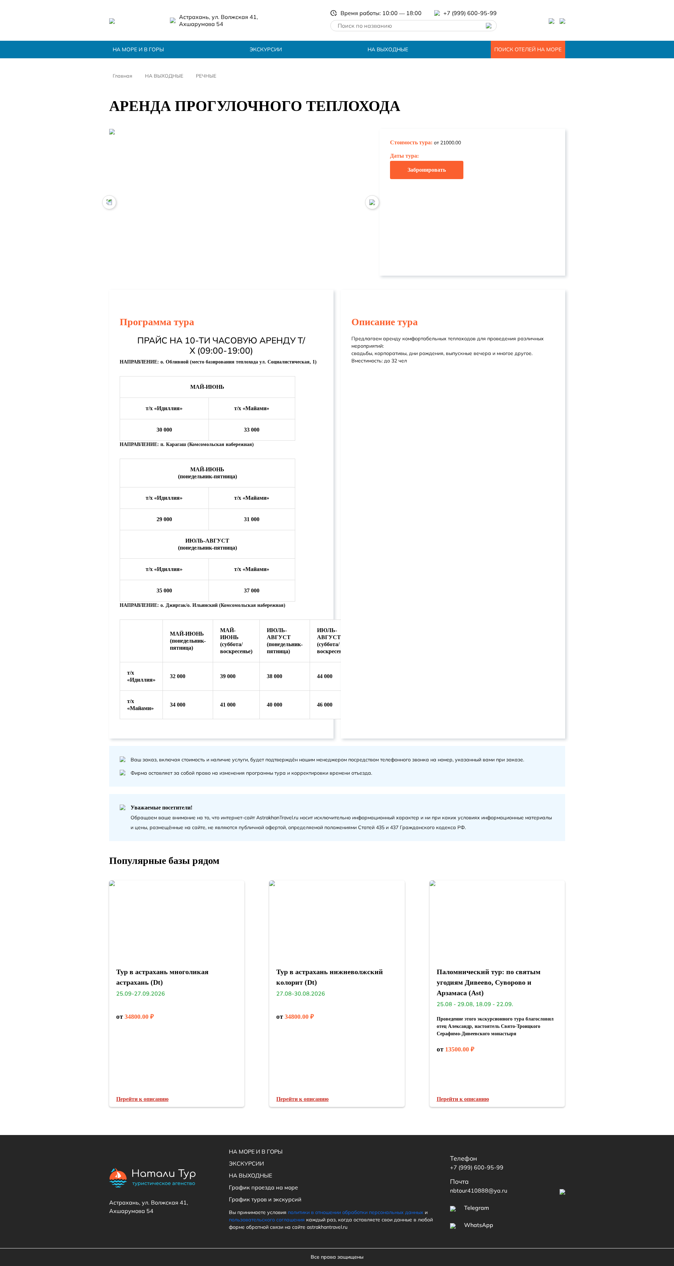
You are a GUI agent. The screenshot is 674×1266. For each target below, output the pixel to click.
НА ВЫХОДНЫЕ (388, 49)
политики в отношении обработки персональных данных (355, 1212)
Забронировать (427, 170)
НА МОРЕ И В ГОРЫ (138, 49)
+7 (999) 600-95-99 (476, 1167)
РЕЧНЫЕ (206, 76)
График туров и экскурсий (265, 1199)
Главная (122, 76)
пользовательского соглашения (267, 1219)
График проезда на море (263, 1187)
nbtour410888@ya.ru (478, 1190)
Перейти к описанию (142, 1099)
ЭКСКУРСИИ (266, 49)
